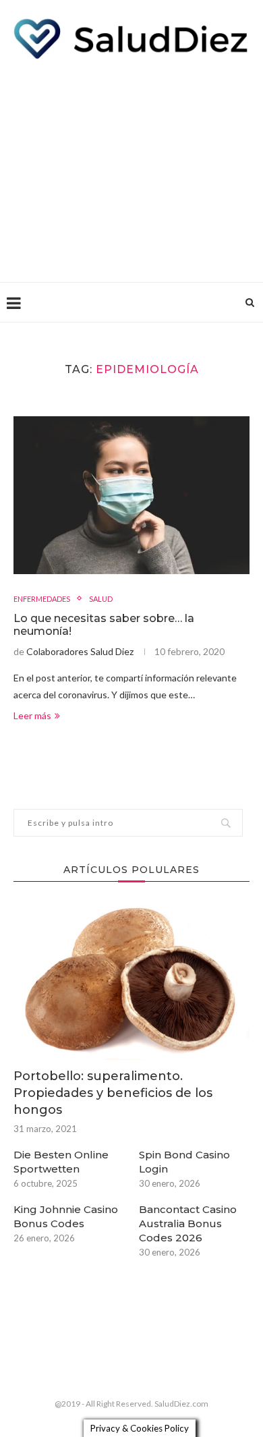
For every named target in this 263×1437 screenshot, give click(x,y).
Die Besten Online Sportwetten (61, 1161)
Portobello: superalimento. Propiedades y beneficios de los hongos (112, 1093)
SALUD (101, 598)
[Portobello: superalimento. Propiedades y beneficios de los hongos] (131, 980)
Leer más (32, 715)
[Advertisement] (131, 167)
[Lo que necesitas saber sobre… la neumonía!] (131, 494)
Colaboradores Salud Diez (80, 651)
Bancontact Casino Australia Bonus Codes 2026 (188, 1223)
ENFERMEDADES (41, 598)
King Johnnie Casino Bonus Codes (65, 1216)
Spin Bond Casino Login (184, 1161)
